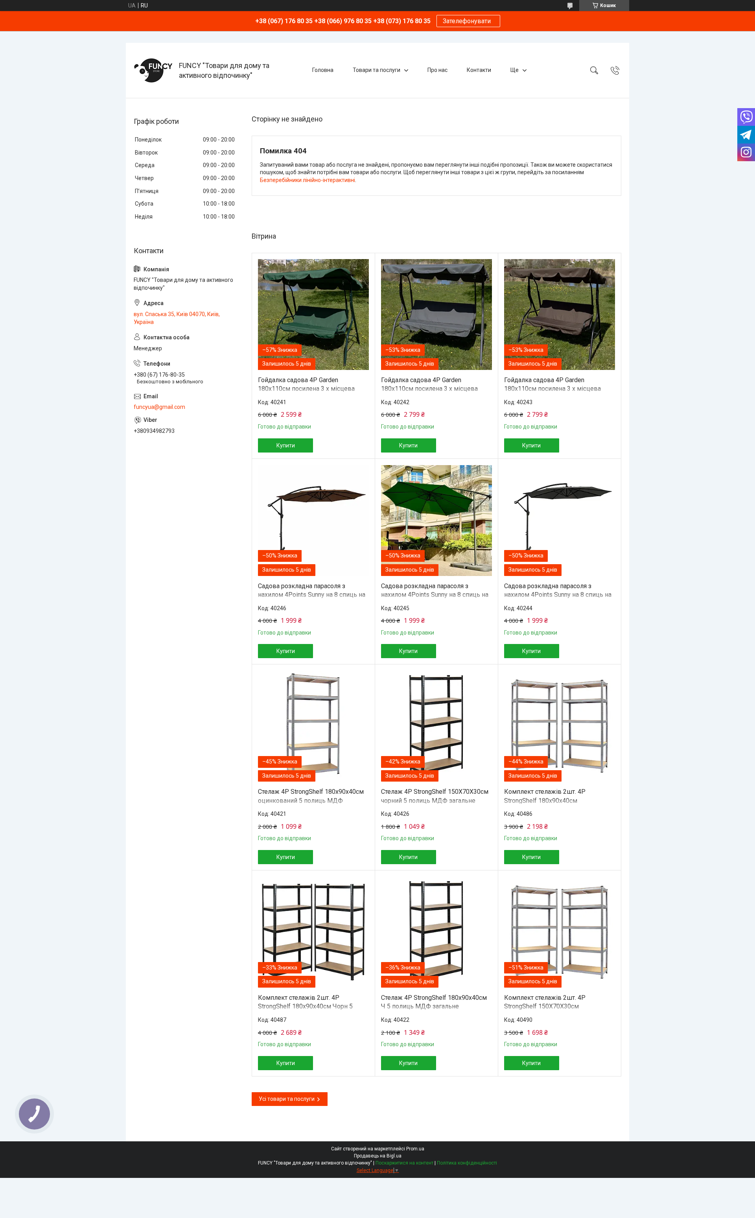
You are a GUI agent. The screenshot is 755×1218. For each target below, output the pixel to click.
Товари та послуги (376, 70)
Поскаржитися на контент (404, 1163)
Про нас (437, 70)
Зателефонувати (468, 21)
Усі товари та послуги (287, 1099)
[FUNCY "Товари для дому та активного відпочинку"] (153, 70)
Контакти (479, 70)
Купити (285, 445)
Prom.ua (415, 1149)
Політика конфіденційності (467, 1163)
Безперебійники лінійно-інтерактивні (307, 180)
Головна (322, 70)
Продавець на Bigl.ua (377, 1156)
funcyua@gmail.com (159, 407)
